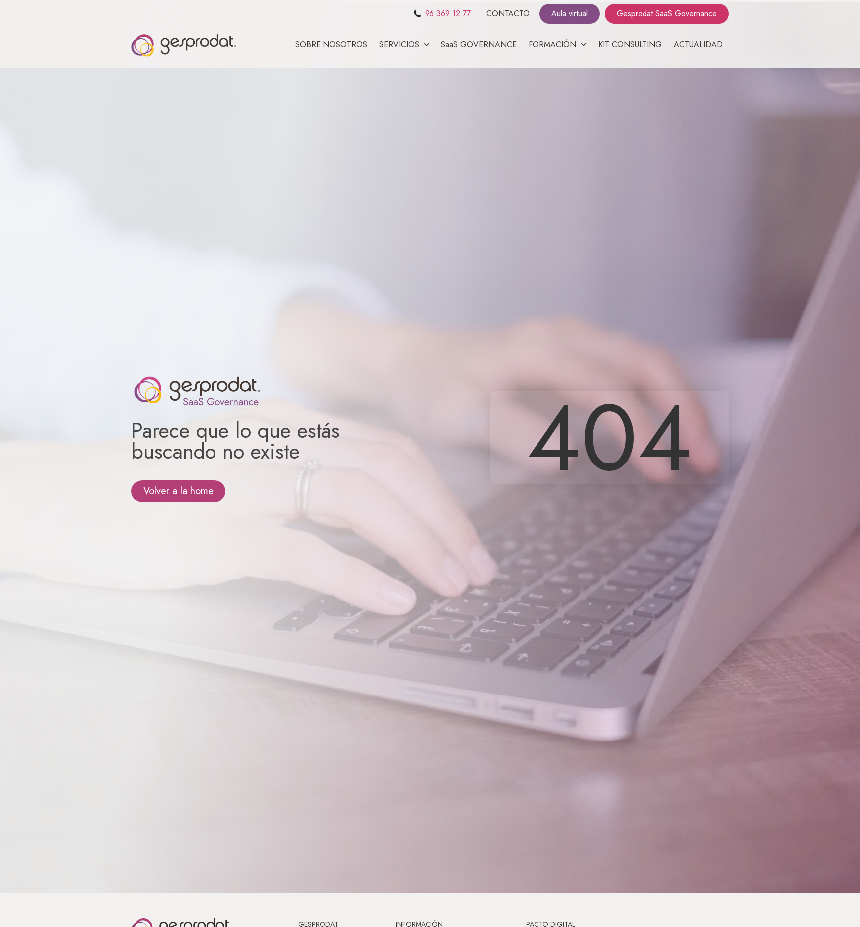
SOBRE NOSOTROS (331, 44)
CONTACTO (508, 13)
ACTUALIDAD (698, 44)
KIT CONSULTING (630, 44)
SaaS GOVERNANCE (479, 44)
